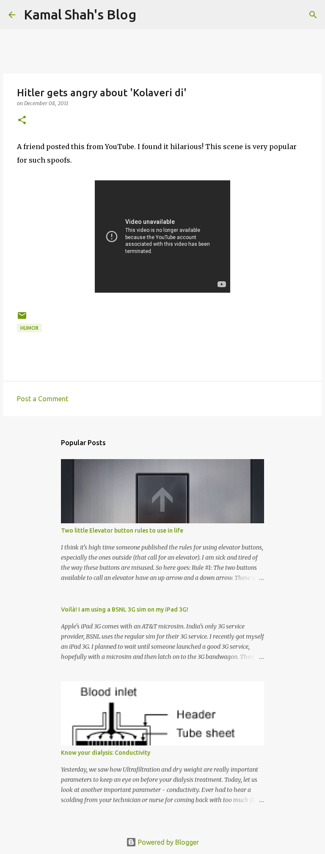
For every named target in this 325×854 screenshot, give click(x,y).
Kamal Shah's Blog (80, 14)
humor (29, 328)
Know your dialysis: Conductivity (105, 752)
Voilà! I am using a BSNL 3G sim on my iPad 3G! (124, 609)
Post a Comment (42, 399)
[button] (22, 120)
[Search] (313, 15)
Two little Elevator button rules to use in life (122, 530)
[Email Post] (22, 318)
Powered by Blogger (167, 842)
